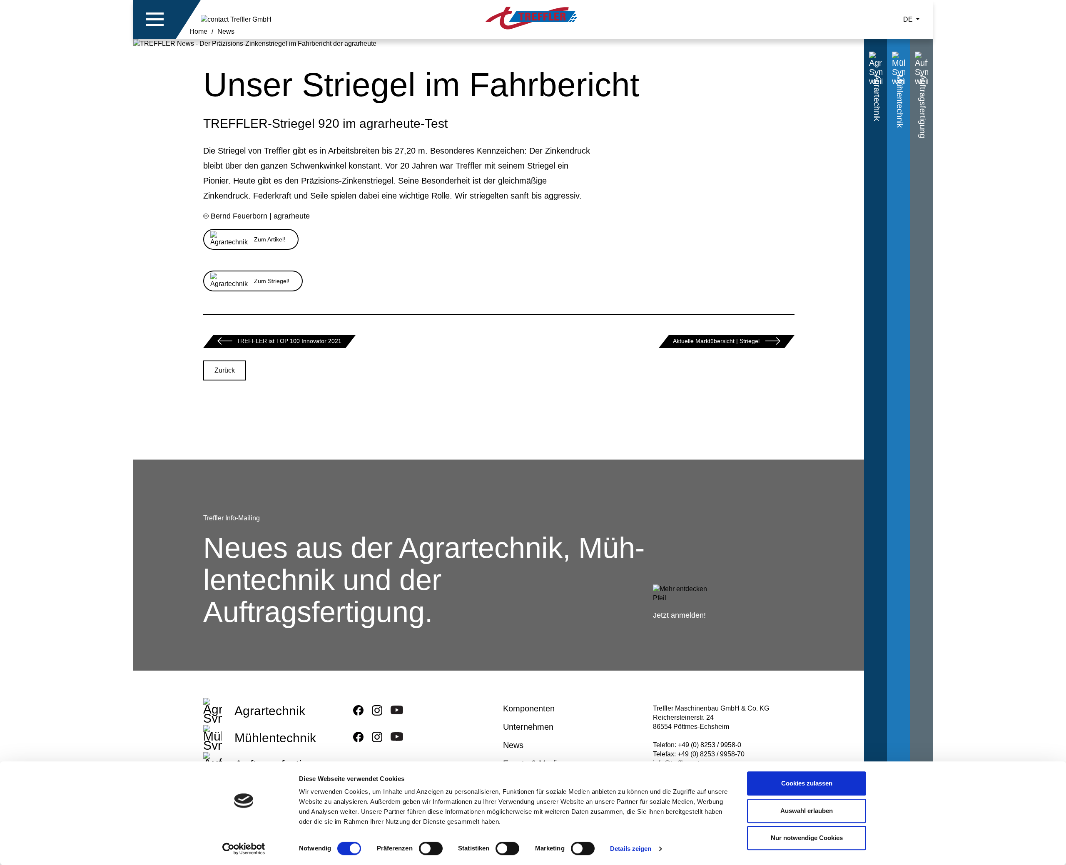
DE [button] (908, 19)
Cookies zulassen (806, 783)
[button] (155, 19)
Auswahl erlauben (806, 810)
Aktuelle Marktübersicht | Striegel (717, 341)
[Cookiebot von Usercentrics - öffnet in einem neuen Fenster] (243, 849)
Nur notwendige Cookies (807, 837)
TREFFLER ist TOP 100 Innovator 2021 (289, 341)
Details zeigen (630, 848)
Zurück (224, 370)
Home (198, 31)
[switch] (431, 850)
